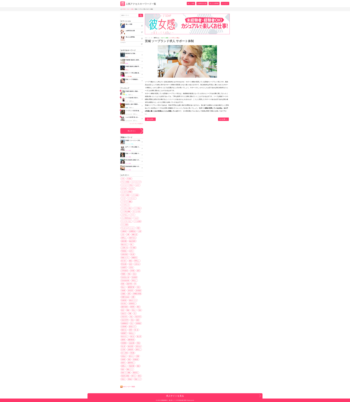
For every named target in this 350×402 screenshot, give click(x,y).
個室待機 (123, 241)
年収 (138, 287)
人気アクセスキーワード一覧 (141, 4)
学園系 (123, 274)
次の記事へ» (223, 119)
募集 (130, 260)
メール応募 (137, 221)
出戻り (131, 251)
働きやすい (124, 244)
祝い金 (136, 329)
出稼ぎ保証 (124, 254)
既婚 (128, 310)
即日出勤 (123, 264)
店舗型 (123, 293)
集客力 (123, 362)
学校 (129, 274)
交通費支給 (132, 231)
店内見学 (130, 290)
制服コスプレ (125, 257)
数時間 (132, 306)
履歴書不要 (131, 287)
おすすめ (123, 188)
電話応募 (131, 366)
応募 (133, 297)
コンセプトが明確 (126, 191)
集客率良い (131, 362)
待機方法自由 (125, 297)
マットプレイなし (126, 221)
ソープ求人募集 (125, 211)
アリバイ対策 (125, 182)
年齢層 (123, 290)
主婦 (138, 228)
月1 (135, 313)
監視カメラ (132, 326)
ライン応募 (124, 224)
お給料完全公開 (201, 3)
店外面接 (138, 290)
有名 (132, 320)
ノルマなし (124, 214)
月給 (131, 316)
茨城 (138, 343)
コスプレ (131, 188)
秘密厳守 (123, 333)
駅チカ (134, 376)
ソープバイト (132, 198)
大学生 (131, 267)
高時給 (130, 379)
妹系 (138, 270)
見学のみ (138, 346)
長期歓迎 (135, 359)
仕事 (128, 234)
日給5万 (123, 313)
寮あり (123, 287)
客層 (122, 283)
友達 (130, 264)
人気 (122, 234)
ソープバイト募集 (126, 201)
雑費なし (123, 366)
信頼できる (132, 237)
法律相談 (138, 323)
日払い (134, 310)
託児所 (123, 349)
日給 (139, 310)
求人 (131, 323)
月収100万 (124, 316)
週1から (131, 356)
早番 (130, 313)
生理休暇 (123, 326)
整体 (138, 306)
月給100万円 (124, 320)
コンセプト (225, 3)
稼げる (132, 336)
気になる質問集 (214, 3)
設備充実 (130, 349)
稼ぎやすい (124, 336)
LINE (122, 178)
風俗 (122, 369)
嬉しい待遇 (191, 3)
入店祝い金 (124, 247)
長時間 (123, 359)
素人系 (139, 336)
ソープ (123, 198)
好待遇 (132, 270)
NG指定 (129, 178)
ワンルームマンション (127, 228)
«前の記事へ (150, 119)
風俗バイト (130, 369)
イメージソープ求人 (127, 185)
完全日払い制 (125, 277)
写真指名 (123, 251)
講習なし (138, 349)
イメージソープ (136, 182)
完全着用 (134, 277)
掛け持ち (123, 303)
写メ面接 (133, 247)
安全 (134, 274)
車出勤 (132, 353)
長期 (129, 359)
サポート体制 (125, 195)
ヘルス (136, 218)
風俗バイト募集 (125, 372)
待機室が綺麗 (137, 293)
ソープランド (125, 205)
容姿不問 (129, 283)
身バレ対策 (124, 353)
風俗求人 (135, 372)
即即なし (137, 260)
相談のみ (123, 329)
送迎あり (123, 356)
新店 (122, 310)
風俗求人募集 (125, 376)
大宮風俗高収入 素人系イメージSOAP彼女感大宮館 (173, 400)
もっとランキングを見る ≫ (136, 123)
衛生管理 (130, 346)
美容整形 (123, 343)
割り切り (123, 260)
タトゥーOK (136, 211)
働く (131, 244)
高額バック (137, 379)
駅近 (139, 376)
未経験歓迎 (124, 323)
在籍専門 (123, 267)
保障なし (123, 237)
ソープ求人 (137, 208)
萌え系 (123, 346)
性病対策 (123, 300)
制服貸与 (134, 257)
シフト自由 (135, 195)
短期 (130, 329)
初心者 (132, 254)
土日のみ (137, 264)
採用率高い (132, 303)
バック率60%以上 (126, 218)
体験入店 (134, 234)
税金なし (131, 333)
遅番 (137, 356)
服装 (137, 320)
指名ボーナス (133, 300)
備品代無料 (132, 241)
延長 (129, 293)
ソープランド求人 (126, 208)
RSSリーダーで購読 (129, 386)
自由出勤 (131, 343)
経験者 (123, 339)
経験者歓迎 (131, 339)
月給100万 (138, 316)
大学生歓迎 (124, 270)
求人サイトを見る (175, 396)
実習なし (134, 280)
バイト (132, 214)
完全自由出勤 (125, 280)
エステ (137, 185)
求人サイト (132, 131)
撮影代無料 (124, 306)
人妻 (139, 231)
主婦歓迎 (123, 231)
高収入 (123, 379)
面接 (138, 366)
